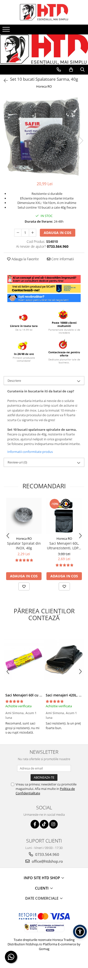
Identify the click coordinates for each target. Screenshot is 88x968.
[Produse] (6, 30)
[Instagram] (53, 824)
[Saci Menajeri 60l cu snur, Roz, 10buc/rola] (24, 659)
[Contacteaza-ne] (58, 70)
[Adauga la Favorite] (24, 586)
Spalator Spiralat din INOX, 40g (24, 545)
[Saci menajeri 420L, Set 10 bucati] (64, 659)
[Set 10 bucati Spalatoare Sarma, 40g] (44, 135)
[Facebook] (35, 824)
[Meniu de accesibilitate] (80, 931)
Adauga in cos (57, 232)
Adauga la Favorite (25, 259)
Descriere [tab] (14, 380)
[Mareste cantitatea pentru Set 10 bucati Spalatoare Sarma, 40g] (32, 233)
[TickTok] (44, 824)
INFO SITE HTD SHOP (42, 877)
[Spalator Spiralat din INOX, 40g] (24, 516)
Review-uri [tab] (17, 462)
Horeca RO (44, 86)
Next (80, 141)
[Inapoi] (3, 80)
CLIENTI (42, 888)
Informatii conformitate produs (30, 451)
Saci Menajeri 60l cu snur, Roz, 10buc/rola (40, 695)
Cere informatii (62, 259)
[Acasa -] (44, 12)
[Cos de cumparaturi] (71, 70)
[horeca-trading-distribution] (44, 45)
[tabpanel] (44, 135)
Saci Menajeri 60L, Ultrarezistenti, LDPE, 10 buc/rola (64, 545)
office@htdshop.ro (47, 861)
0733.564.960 (46, 854)
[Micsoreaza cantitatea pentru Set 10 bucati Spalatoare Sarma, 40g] (18, 233)
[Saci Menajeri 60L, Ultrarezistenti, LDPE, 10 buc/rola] (64, 516)
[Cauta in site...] (82, 70)
